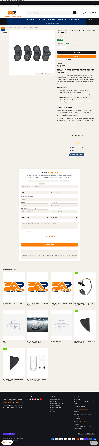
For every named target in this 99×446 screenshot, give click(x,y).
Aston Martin (6, 400)
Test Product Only (56, 341)
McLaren (59, 35)
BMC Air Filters (53, 401)
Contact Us (53, 411)
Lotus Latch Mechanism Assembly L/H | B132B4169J (37, 304)
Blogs (51, 409)
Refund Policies (19, 438)
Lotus (21, 400)
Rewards (17, 5)
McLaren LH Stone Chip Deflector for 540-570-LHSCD (13, 380)
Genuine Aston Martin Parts (56, 399)
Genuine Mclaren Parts (55, 407)
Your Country (24, 214)
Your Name (23, 202)
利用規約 (5, 438)
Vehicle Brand (24, 190)
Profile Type (53, 214)
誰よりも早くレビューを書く (76, 154)
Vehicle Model (54, 190)
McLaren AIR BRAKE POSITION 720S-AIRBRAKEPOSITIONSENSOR (84, 304)
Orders (91, 5)
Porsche (10, 402)
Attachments (25, 231)
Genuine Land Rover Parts (56, 403)
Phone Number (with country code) (29, 208)
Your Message (24, 220)
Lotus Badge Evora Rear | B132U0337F (13, 303)
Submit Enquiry (49, 244)
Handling (5, 341)
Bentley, (11, 400)
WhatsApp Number (55, 208)
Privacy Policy (11, 438)
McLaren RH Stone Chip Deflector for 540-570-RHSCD (84, 342)
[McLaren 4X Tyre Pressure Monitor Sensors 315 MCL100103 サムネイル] (5, 32)
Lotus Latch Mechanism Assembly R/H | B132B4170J (61, 304)
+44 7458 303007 (83, 409)
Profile (95, 5)
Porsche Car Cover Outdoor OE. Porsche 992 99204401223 (35, 342)
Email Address (54, 202)
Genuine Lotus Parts (55, 405)
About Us (7, 5)
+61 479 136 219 (83, 421)
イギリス (89, 433)
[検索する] (75, 12)
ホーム (4, 27)
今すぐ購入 (76, 56)
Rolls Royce (18, 402)
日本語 (79, 433)
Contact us (12, 5)
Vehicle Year (27, 196)
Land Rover (16, 400)
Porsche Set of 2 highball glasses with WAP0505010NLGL (36, 380)
